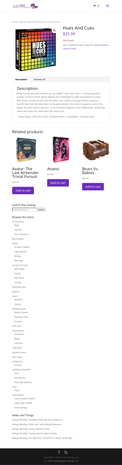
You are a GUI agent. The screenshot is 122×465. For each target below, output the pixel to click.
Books (15, 243)
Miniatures (19, 377)
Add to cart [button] (23, 190)
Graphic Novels (22, 247)
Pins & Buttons (21, 234)
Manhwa (18, 260)
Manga (17, 256)
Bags (16, 225)
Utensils (18, 343)
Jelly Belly (19, 277)
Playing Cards (21, 317)
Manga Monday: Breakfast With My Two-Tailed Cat (37, 419)
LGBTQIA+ (17, 347)
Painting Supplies (23, 382)
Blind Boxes (18, 238)
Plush (17, 390)
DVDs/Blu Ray (19, 287)
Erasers (18, 365)
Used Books (18, 395)
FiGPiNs (18, 229)
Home (15, 21)
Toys (14, 386)
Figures (15, 291)
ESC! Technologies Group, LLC (63, 461)
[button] (54, 30)
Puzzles (18, 321)
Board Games (39, 21)
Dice (16, 373)
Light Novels (20, 251)
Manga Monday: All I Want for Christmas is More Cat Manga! (42, 438)
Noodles (18, 299)
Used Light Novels (23, 403)
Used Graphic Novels (24, 398)
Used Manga (20, 407)
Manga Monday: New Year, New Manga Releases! (36, 424)
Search (41, 209)
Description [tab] (21, 79)
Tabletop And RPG (21, 369)
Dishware (19, 334)
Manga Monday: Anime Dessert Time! (31, 428)
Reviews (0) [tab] (39, 79)
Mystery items (19, 352)
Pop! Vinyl (17, 357)
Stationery (17, 361)
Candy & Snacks (20, 265)
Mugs (17, 338)
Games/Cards (25, 21)
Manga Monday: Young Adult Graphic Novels (34, 433)
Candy (17, 273)
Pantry (17, 304)
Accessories (18, 221)
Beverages (19, 268)
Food (14, 296)
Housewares (18, 330)
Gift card (16, 326)
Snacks (17, 282)
